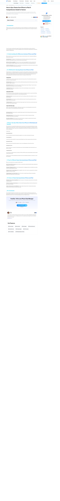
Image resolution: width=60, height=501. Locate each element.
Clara (11, 212)
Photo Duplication (11, 231)
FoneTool (7, 5)
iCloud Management (43, 31)
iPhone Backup (24, 226)
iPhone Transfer (18, 226)
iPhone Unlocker (11, 226)
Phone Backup (47, 28)
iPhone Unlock (42, 28)
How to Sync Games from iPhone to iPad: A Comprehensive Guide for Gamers (23, 5)
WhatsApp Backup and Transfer (20, 231)
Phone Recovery (48, 31)
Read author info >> (9, 218)
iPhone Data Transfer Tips (12, 5)
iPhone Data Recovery (32, 226)
